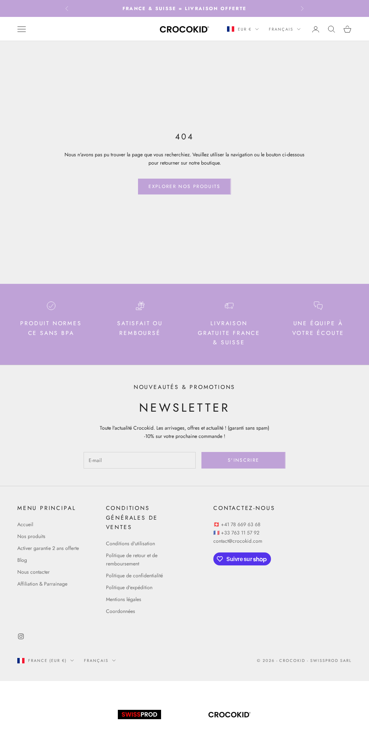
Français (281, 29)
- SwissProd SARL (329, 660)
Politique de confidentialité (134, 575)
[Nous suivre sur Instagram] (21, 636)
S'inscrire (243, 460)
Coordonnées (120, 611)
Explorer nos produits (184, 186)
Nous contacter (33, 571)
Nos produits (31, 536)
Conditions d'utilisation (130, 543)
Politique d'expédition (129, 587)
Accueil (25, 524)
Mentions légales (123, 599)
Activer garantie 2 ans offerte (48, 548)
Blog (22, 560)
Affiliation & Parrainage (42, 583)
